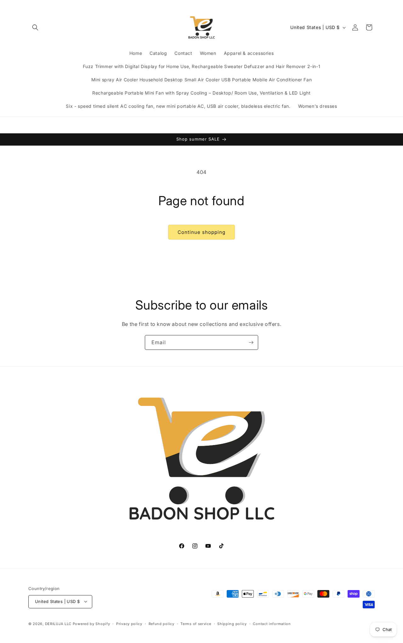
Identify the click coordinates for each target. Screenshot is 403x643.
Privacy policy (129, 623)
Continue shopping (201, 232)
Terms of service (195, 623)
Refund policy (161, 623)
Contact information (272, 623)
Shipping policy (232, 623)
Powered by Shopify (91, 623)
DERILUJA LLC (59, 623)
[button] (35, 27)
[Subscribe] (251, 342)
